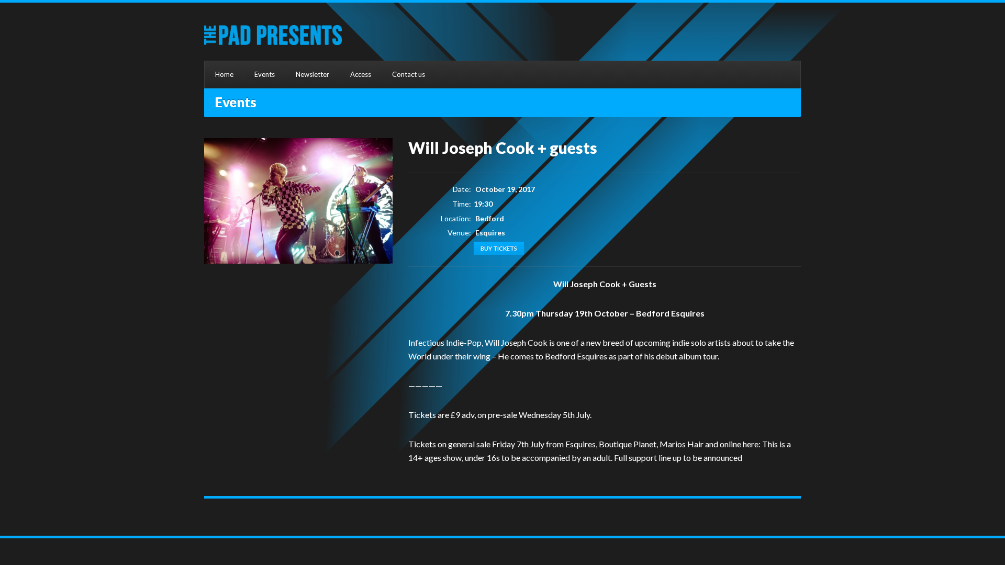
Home (224, 74)
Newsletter (312, 74)
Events (264, 74)
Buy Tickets (499, 248)
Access (360, 74)
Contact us (408, 74)
